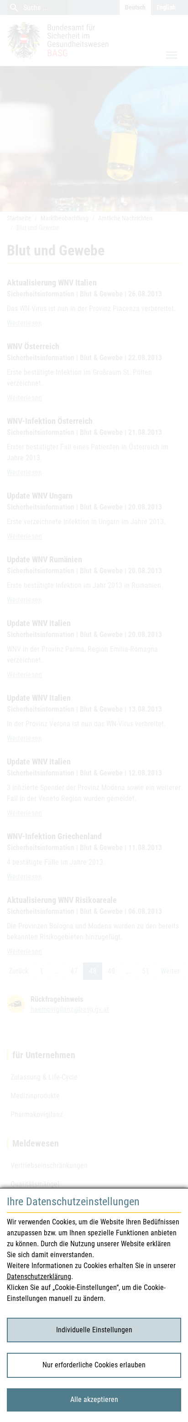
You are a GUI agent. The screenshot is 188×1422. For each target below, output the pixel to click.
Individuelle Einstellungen (94, 1329)
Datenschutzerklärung (39, 1276)
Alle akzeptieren (94, 1399)
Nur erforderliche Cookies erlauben (94, 1365)
